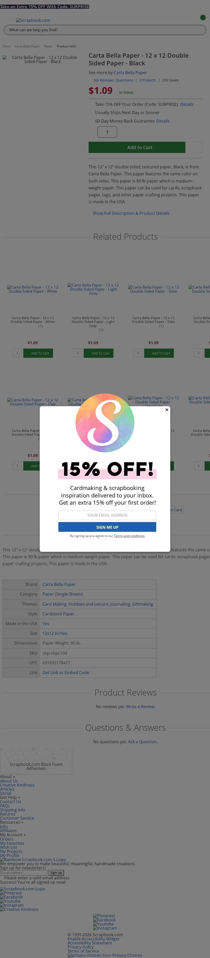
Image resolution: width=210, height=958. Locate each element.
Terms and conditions (129, 536)
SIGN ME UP (107, 527)
